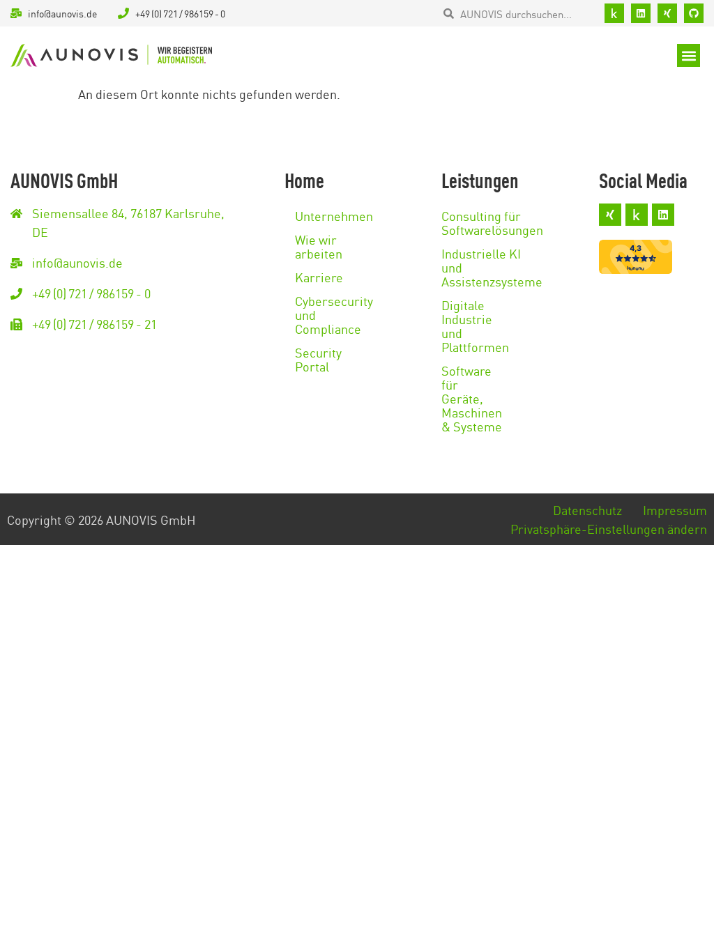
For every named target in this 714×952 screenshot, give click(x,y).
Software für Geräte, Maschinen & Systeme (469, 398)
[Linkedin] (641, 13)
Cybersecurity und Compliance (309, 314)
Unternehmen (309, 215)
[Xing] (667, 13)
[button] (688, 55)
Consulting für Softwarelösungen (469, 222)
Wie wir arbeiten (309, 246)
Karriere (309, 277)
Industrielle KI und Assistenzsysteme (469, 267)
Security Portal (309, 359)
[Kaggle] (614, 13)
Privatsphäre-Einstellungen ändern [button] (608, 528)
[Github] (694, 13)
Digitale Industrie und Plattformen (469, 325)
